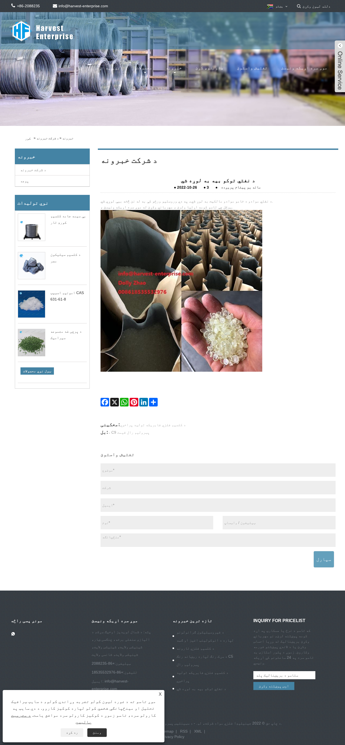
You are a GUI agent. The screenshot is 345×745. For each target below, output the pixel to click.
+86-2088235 (103, 663)
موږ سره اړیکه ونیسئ (304, 67)
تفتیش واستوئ (252, 67)
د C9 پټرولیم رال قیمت (129, 432)
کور (79, 67)
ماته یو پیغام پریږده (241, 187)
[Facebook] (105, 402)
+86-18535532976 (107, 672)
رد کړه (72, 732)
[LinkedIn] (143, 402)
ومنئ (97, 732)
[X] (114, 402)
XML (198, 731)
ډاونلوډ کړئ (209, 67)
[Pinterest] (134, 402)
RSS (184, 731)
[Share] (153, 402)
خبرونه (174, 67)
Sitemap (167, 731)
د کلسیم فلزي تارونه (195, 648)
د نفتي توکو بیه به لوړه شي (201, 689)
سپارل (323, 559)
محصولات (144, 67)
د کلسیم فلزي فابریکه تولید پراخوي (153, 425)
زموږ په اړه (109, 67)
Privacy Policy (172, 736)
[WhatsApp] (124, 402)
